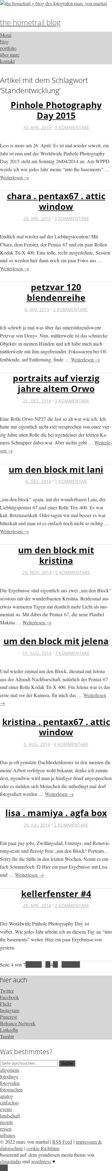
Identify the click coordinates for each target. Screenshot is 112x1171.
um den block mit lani (56, 469)
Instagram (9, 1010)
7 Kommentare (72, 653)
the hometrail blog (30, 22)
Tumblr (7, 1036)
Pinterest (8, 1016)
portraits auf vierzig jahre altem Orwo (56, 383)
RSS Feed (62, 1141)
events (6, 1109)
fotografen (10, 1083)
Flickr (6, 1003)
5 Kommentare (72, 572)
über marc (10, 54)
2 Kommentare (70, 309)
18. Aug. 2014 (36, 653)
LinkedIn (9, 1029)
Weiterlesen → (14, 177)
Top (4, 1167)
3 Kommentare (72, 127)
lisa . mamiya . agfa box (56, 813)
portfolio (8, 48)
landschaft (10, 1115)
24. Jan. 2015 (37, 218)
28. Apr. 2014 (37, 905)
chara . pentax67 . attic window (56, 201)
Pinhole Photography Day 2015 (56, 110)
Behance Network (17, 1023)
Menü (6, 35)
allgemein (9, 1070)
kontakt (7, 61)
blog (4, 41)
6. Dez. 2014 (38, 481)
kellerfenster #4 (56, 893)
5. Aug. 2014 (37, 744)
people (6, 1122)
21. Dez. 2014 (37, 401)
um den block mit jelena (56, 641)
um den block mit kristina (56, 555)
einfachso (9, 1102)
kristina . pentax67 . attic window (56, 727)
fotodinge (9, 1076)
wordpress (41, 1161)
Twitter (7, 990)
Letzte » (72, 964)
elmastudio (10, 1161)
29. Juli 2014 (37, 825)
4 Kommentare (71, 744)
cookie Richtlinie (43, 1148)
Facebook (9, 997)
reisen (6, 1128)
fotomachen (11, 1089)
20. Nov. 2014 (37, 572)
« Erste (32, 964)
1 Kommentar (71, 481)
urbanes (7, 1135)
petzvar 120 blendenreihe (56, 292)
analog (6, 1096)
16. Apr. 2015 (37, 127)
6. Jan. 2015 (37, 309)
